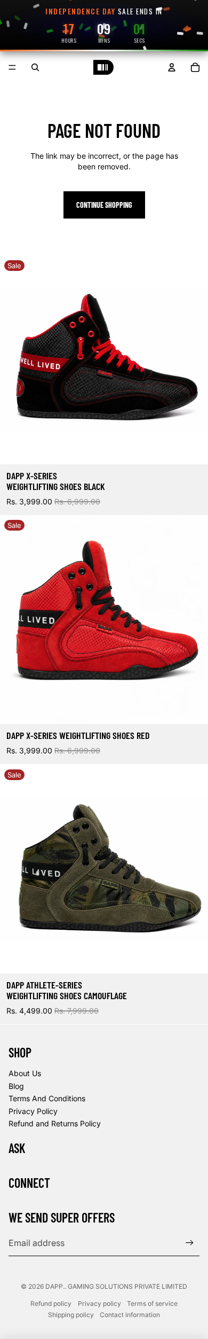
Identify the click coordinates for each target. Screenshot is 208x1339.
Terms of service (152, 1303)
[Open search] (35, 67)
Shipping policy (71, 1315)
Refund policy (50, 1303)
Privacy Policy (33, 1111)
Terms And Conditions (47, 1098)
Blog (16, 1086)
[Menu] (12, 68)
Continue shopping (104, 204)
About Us (25, 1073)
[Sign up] (189, 1243)
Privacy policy (99, 1303)
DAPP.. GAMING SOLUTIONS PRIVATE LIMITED (116, 1286)
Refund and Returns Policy (55, 1123)
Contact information (130, 1315)
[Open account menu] (171, 67)
